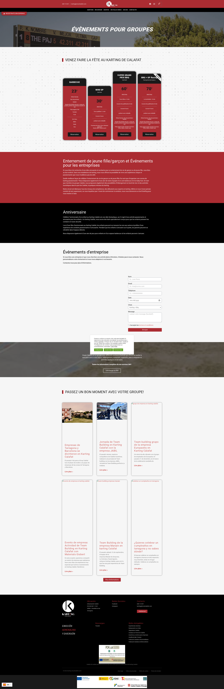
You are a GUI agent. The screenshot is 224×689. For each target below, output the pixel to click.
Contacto (133, 10)
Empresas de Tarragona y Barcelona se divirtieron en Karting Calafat (77, 451)
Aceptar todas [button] (108, 349)
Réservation (74, 134)
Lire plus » (69, 472)
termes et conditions (146, 325)
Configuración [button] (98, 349)
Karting (90, 10)
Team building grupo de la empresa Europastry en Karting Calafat (146, 446)
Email (130, 283)
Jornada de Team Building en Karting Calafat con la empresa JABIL (110, 446)
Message (131, 311)
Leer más (114, 346)
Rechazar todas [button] (118, 349)
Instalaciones (116, 10)
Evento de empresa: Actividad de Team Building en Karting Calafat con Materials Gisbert (76, 548)
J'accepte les (141, 325)
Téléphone (131, 290)
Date (129, 298)
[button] (112, 580)
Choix (130, 305)
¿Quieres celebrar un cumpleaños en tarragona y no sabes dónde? (146, 547)
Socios (125, 10)
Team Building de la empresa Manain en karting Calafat (111, 545)
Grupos (106, 10)
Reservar (98, 10)
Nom (130, 276)
